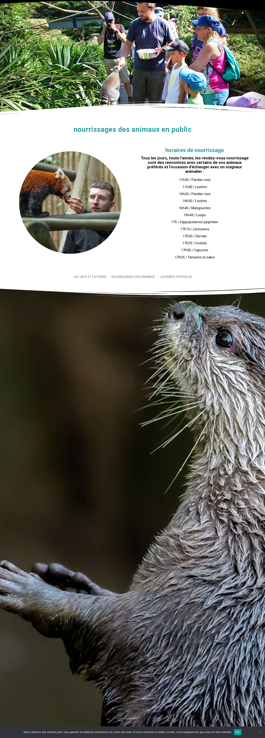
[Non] (260, 732)
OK (238, 732)
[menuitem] (89, 277)
